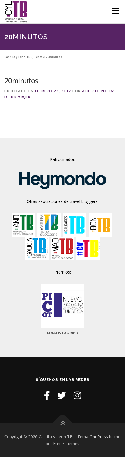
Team (38, 57)
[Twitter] (61, 395)
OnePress (99, 436)
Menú (115, 10)
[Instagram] (77, 395)
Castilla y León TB (17, 57)
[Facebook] (47, 395)
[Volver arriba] (62, 423)
